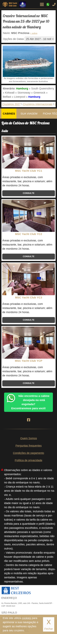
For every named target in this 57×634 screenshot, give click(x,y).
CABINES (9, 113)
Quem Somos (28, 438)
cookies (26, 618)
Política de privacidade (28, 460)
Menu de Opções (42, 4)
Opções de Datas (13, 39)
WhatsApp (48, 4)
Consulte (28, 193)
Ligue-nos (54, 4)
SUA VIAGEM (29, 113)
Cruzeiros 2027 (11, 104)
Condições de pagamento (28, 453)
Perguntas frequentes (29, 445)
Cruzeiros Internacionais (37, 104)
